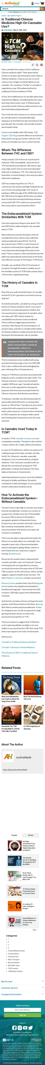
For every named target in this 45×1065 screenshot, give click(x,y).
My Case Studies (13, 962)
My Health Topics (14, 16)
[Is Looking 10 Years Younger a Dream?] (15, 906)
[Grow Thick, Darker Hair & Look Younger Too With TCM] (15, 876)
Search (42, 8)
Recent (30, 835)
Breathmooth (15, 553)
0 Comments (17, 62)
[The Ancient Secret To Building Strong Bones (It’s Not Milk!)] (15, 861)
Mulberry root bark (14, 578)
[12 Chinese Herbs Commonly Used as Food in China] (15, 891)
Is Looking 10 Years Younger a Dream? (28, 906)
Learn (4, 16)
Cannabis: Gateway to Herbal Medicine (18, 647)
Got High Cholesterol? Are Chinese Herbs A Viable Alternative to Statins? (29, 846)
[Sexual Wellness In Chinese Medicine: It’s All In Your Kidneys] (15, 921)
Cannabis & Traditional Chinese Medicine (19, 642)
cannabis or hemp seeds (26, 438)
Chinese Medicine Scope (16, 951)
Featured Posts (13, 957)
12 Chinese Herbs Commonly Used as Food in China (29, 891)
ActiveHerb (8, 30)
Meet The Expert (13, 959)
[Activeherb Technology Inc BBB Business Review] (8, 1040)
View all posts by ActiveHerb (15, 770)
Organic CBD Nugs (10, 135)
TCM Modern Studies (15, 971)
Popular (14, 835)
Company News (13, 954)
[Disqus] (22, 804)
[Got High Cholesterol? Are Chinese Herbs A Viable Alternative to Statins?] (15, 845)
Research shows (9, 583)
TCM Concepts (13, 968)
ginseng (39, 604)
